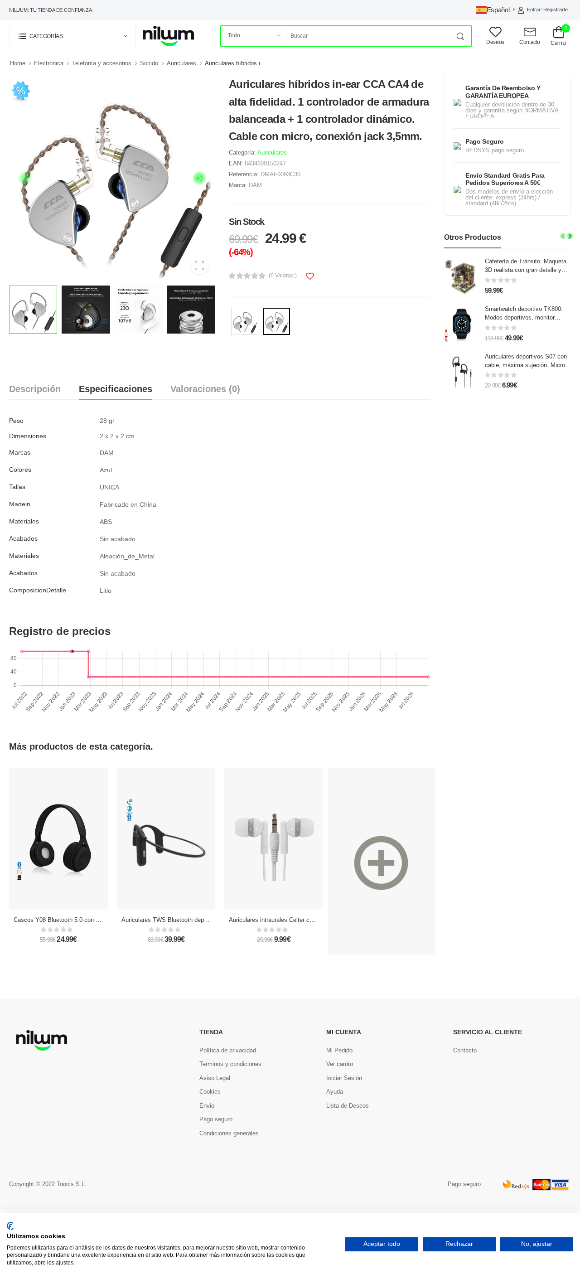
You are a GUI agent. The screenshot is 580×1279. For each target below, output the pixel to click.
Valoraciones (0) (205, 389)
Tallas (17, 486)
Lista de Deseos (347, 1105)
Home (17, 63)
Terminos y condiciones (230, 1064)
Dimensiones (27, 436)
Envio (206, 1105)
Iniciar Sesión (344, 1078)
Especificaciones (115, 389)
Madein (19, 504)
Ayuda (334, 1091)
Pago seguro (215, 1119)
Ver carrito (339, 1064)
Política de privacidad (227, 1050)
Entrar (534, 9)
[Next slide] (199, 178)
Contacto (465, 1050)
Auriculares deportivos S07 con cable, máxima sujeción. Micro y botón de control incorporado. (527, 365)
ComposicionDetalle (37, 590)
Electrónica (48, 63)
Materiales (24, 521)
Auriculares (181, 63)
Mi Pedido (339, 1050)
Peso (16, 420)
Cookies (210, 1091)
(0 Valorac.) (283, 275)
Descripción (35, 389)
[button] (72, 36)
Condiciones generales (229, 1133)
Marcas (19, 452)
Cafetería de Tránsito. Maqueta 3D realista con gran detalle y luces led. (525, 270)
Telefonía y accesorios (101, 63)
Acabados (23, 538)
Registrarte (555, 9)
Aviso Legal (214, 1078)
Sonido (149, 63)
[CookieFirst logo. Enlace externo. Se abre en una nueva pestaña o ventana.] (10, 1226)
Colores (20, 469)
